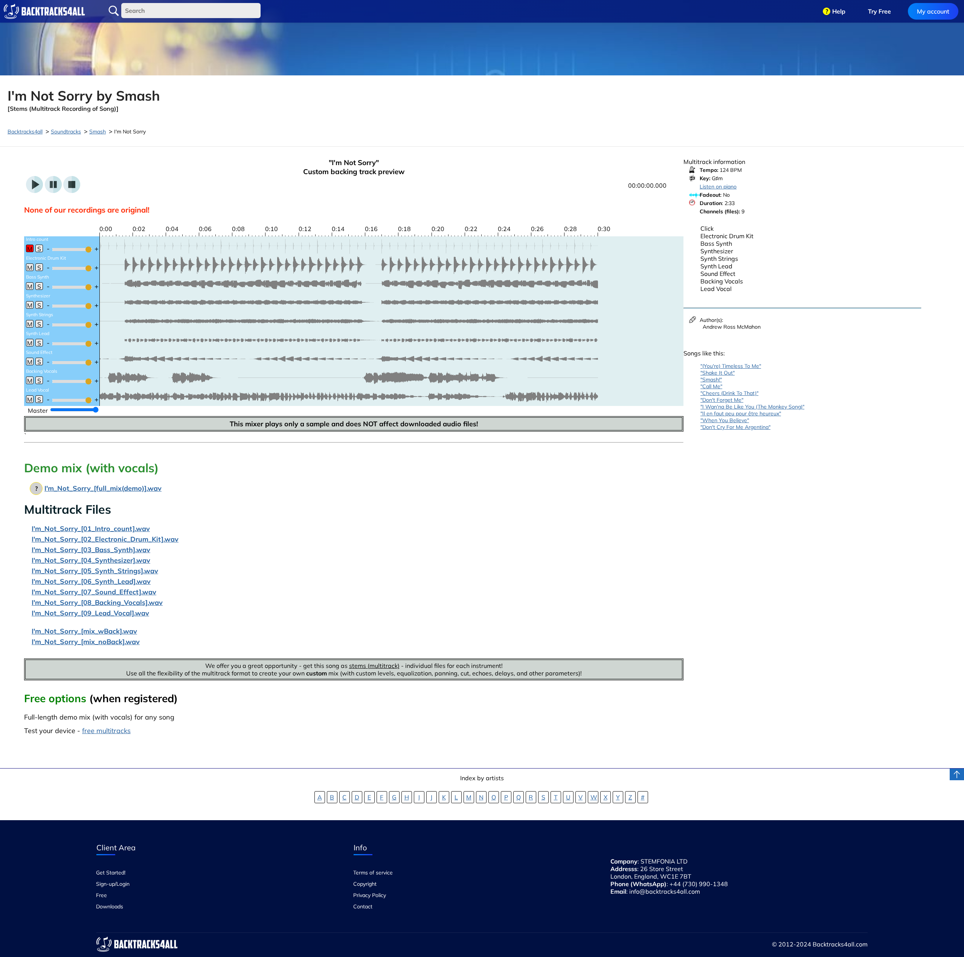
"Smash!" (711, 379)
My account (933, 11)
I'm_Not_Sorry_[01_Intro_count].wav (91, 528)
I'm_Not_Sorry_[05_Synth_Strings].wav (95, 571)
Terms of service (373, 872)
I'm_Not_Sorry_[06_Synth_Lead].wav (91, 581)
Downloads (109, 906)
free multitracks (106, 730)
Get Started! (110, 872)
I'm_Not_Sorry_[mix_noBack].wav (86, 641)
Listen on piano (718, 186)
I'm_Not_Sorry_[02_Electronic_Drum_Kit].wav (105, 539)
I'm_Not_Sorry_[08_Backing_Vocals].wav (97, 602)
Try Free (879, 11)
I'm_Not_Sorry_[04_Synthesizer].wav (91, 560)
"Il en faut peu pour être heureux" (740, 413)
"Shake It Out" (717, 372)
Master (38, 410)
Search (114, 11)
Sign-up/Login (113, 883)
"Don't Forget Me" (721, 400)
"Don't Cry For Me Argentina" (735, 427)
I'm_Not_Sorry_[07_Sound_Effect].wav (94, 592)
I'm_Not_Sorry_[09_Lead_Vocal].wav (90, 613)
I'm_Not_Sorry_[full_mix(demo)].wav (103, 488)
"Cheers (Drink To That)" (729, 393)
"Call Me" (711, 386)
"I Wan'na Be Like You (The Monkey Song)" (752, 406)
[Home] (44, 11)
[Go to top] (957, 774)
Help (838, 11)
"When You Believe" (724, 420)
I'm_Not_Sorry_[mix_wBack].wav (84, 631)
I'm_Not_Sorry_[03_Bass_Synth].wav (91, 549)
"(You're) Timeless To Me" (730, 366)
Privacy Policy (369, 895)
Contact (362, 906)
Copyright (365, 883)
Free (101, 895)
